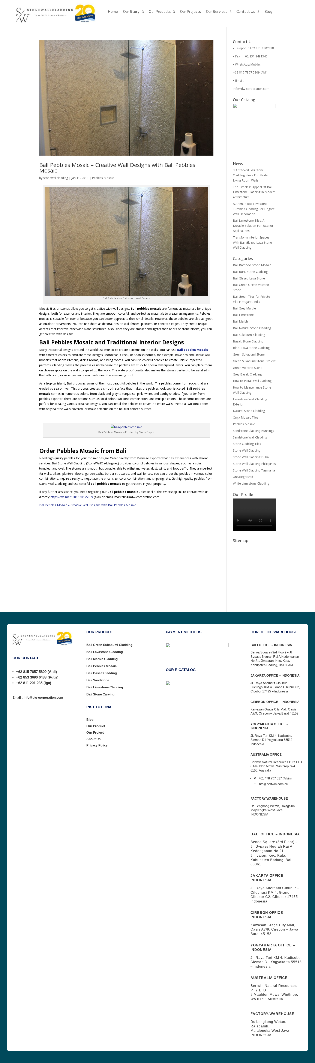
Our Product (95, 726)
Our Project (95, 732)
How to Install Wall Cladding (252, 381)
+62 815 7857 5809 (31, 672)
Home (113, 12)
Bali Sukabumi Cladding (249, 335)
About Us (93, 739)
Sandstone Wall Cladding (250, 437)
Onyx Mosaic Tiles (245, 417)
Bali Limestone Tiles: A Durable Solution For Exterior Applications (253, 225)
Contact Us (245, 12)
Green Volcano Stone (247, 368)
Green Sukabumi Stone (249, 354)
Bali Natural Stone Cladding (252, 328)
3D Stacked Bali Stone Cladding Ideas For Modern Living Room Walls (251, 175)
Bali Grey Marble (244, 308)
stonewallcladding (55, 178)
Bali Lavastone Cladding (104, 652)
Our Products (160, 12)
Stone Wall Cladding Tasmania (254, 470)
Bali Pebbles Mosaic (101, 666)
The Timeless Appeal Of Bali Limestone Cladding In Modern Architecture (254, 192)
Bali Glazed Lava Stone (249, 278)
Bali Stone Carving (100, 694)
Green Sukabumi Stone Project (254, 361)
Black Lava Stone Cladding (251, 348)
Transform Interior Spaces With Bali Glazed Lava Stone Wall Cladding (252, 242)
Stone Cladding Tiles (247, 444)
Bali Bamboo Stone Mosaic (252, 265)
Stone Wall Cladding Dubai (251, 457)
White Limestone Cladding (251, 483)
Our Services (216, 12)
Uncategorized (243, 477)
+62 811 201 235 (29, 683)
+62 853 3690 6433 (31, 677)
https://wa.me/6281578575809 (72, 497)
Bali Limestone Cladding (104, 687)
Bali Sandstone (97, 680)
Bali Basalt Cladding (101, 673)
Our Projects (190, 12)
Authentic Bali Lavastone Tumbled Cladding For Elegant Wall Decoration (253, 209)
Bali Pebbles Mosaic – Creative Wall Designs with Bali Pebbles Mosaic (117, 167)
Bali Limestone (243, 315)
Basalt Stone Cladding (248, 341)
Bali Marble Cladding (102, 659)
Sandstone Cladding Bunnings (253, 431)
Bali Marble (241, 321)
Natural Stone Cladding (249, 411)
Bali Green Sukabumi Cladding (109, 645)
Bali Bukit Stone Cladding (250, 272)
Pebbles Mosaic (103, 178)
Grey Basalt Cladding (247, 374)
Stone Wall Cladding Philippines (254, 464)
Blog (268, 12)
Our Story (131, 12)
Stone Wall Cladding (246, 450)
